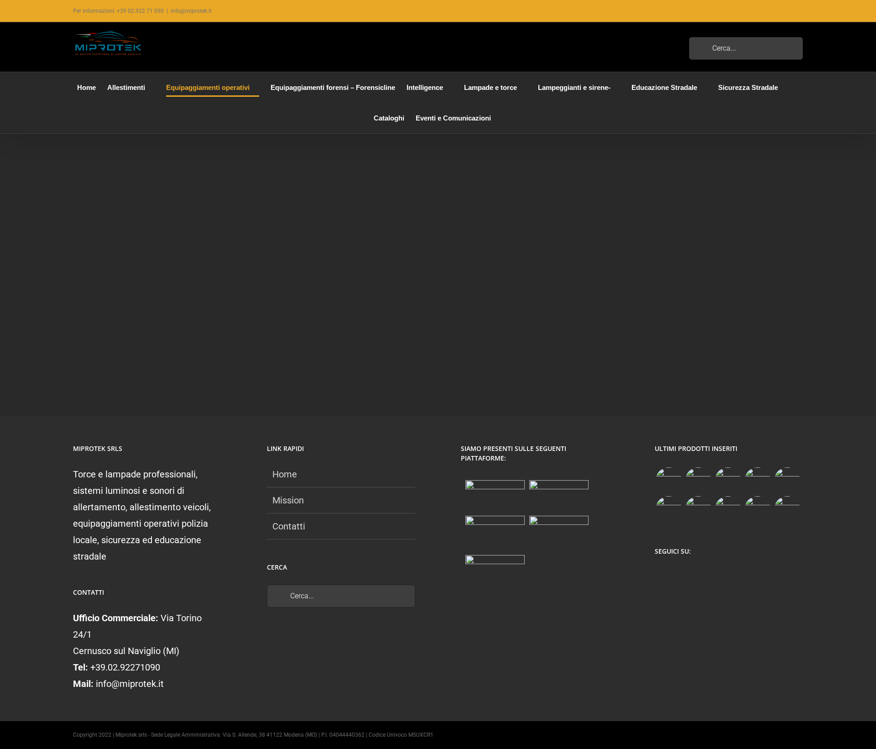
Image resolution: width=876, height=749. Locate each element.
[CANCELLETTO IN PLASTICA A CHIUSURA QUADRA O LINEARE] (757, 509)
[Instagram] (678, 575)
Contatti (288, 526)
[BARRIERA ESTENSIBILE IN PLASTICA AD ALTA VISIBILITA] (787, 509)
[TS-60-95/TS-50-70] (727, 480)
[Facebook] (660, 575)
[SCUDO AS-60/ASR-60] (787, 480)
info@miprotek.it (191, 11)
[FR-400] (698, 480)
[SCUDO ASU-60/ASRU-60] (668, 509)
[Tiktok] (695, 575)
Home (284, 474)
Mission (288, 500)
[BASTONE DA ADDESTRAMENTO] (698, 509)
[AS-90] (727, 509)
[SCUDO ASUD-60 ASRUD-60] (757, 480)
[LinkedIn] (713, 575)
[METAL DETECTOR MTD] (668, 480)
